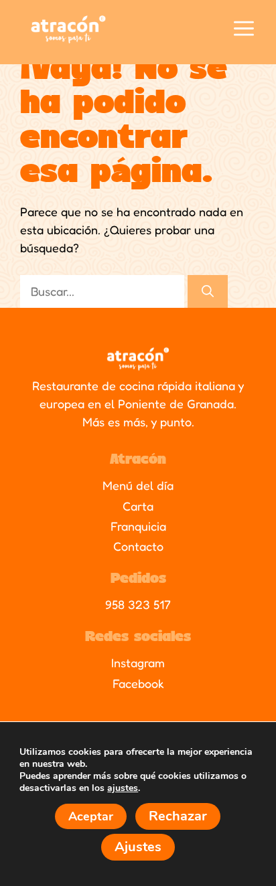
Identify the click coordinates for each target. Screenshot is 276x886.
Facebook (138, 683)
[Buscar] (208, 291)
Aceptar (90, 816)
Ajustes (138, 846)
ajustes (122, 788)
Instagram (138, 662)
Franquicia (138, 526)
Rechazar (178, 815)
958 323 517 (138, 604)
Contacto (138, 546)
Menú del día (138, 485)
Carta (138, 506)
